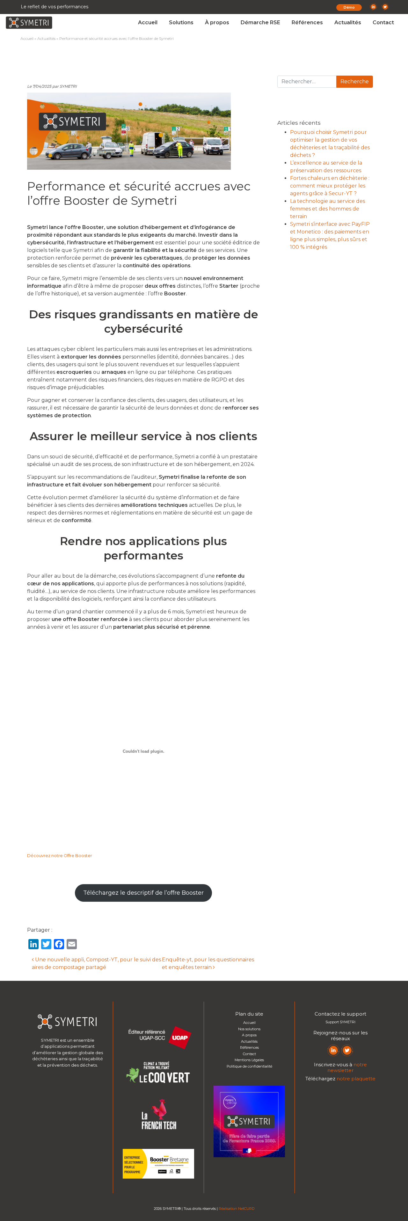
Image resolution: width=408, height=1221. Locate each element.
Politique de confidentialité (249, 1066)
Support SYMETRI (340, 1022)
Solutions (181, 22)
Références (307, 22)
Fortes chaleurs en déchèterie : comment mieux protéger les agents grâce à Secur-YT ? (329, 185)
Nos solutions (249, 1029)
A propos (249, 1035)
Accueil (147, 22)
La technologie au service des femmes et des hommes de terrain (327, 208)
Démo (349, 7)
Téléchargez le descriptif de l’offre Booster (143, 892)
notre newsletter (347, 1067)
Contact (383, 22)
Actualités (347, 22)
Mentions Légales (249, 1060)
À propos (217, 22)
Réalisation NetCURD (236, 1208)
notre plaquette (356, 1079)
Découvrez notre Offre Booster (59, 855)
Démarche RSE (260, 22)
